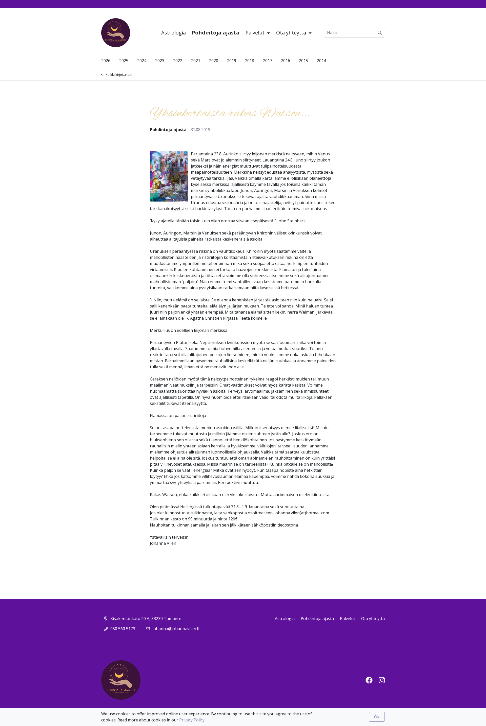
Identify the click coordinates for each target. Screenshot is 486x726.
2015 (303, 60)
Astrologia (173, 32)
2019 (231, 60)
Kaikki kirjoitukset (119, 74)
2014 (321, 60)
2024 (141, 60)
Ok (376, 717)
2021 (195, 60)
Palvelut (256, 32)
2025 (123, 60)
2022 (177, 60)
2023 (159, 60)
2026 (105, 60)
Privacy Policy (192, 720)
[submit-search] (380, 33)
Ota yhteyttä (291, 32)
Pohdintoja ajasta (215, 32)
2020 (213, 60)
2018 (249, 60)
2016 (285, 60)
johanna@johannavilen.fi (175, 628)
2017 (267, 60)
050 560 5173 (122, 628)
